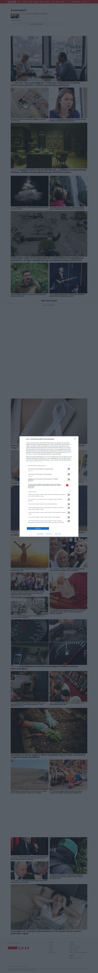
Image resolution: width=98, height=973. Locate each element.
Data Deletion (40, 533)
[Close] (75, 439)
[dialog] (49, 486)
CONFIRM (38, 528)
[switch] (68, 469)
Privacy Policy (57, 533)
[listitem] (49, 465)
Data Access (49, 533)
